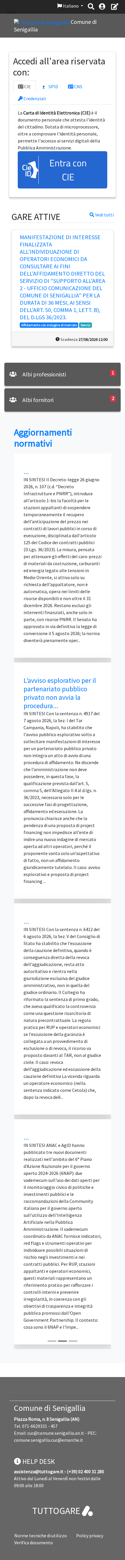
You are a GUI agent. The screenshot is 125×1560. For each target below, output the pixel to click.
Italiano (71, 6)
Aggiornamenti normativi (43, 437)
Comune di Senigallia (49, 1408)
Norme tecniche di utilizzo (40, 1535)
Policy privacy (89, 1535)
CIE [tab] (27, 86)
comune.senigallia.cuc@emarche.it (48, 1440)
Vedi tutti (104, 215)
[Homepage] (42, 21)
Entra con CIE (68, 170)
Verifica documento (33, 1542)
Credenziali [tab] (34, 98)
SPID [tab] (53, 86)
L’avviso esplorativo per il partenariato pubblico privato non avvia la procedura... (60, 693)
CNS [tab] (77, 86)
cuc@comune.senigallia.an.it (55, 1433)
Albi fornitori (37, 399)
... (26, 471)
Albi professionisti (43, 374)
